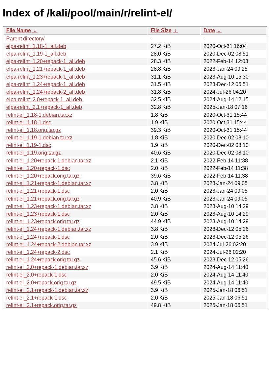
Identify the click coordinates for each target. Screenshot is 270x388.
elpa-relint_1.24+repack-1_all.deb (45, 84)
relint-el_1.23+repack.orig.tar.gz (43, 221)
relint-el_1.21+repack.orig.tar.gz (43, 199)
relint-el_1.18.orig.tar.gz (33, 130)
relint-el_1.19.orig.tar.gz (33, 153)
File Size (161, 30)
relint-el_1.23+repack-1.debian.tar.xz (48, 206)
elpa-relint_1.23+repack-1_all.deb (45, 77)
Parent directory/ (25, 38)
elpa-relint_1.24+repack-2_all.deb (45, 92)
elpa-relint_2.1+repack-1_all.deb (44, 107)
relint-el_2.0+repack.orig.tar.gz (41, 282)
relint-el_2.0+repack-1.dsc (36, 275)
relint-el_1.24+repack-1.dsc (38, 237)
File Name (18, 30)
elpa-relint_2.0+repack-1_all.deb (44, 99)
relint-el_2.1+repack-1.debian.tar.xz (47, 290)
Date (209, 30)
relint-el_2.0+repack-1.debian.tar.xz (47, 267)
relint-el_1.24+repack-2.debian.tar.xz (48, 244)
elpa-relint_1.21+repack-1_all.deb (45, 69)
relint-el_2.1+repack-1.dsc (36, 298)
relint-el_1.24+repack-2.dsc (38, 252)
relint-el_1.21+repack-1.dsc (38, 191)
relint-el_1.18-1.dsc (28, 122)
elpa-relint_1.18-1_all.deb (36, 46)
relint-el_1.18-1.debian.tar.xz (39, 115)
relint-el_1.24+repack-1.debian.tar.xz (48, 229)
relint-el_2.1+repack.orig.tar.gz (41, 305)
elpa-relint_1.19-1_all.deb (36, 54)
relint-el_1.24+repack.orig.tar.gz (43, 259)
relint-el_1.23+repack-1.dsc (38, 214)
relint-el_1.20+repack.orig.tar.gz (43, 176)
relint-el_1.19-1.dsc (28, 145)
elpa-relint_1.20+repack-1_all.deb (45, 61)
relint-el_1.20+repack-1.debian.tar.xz (48, 160)
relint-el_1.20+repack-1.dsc (38, 168)
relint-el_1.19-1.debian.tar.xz (39, 137)
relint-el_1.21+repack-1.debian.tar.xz (48, 183)
